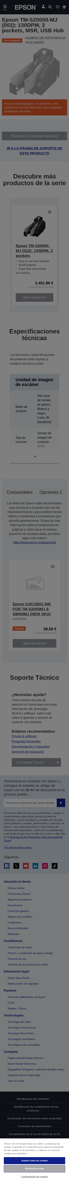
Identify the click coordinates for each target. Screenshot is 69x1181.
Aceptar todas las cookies (34, 1160)
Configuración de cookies (34, 1176)
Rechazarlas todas (34, 1168)
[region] (34, 1159)
